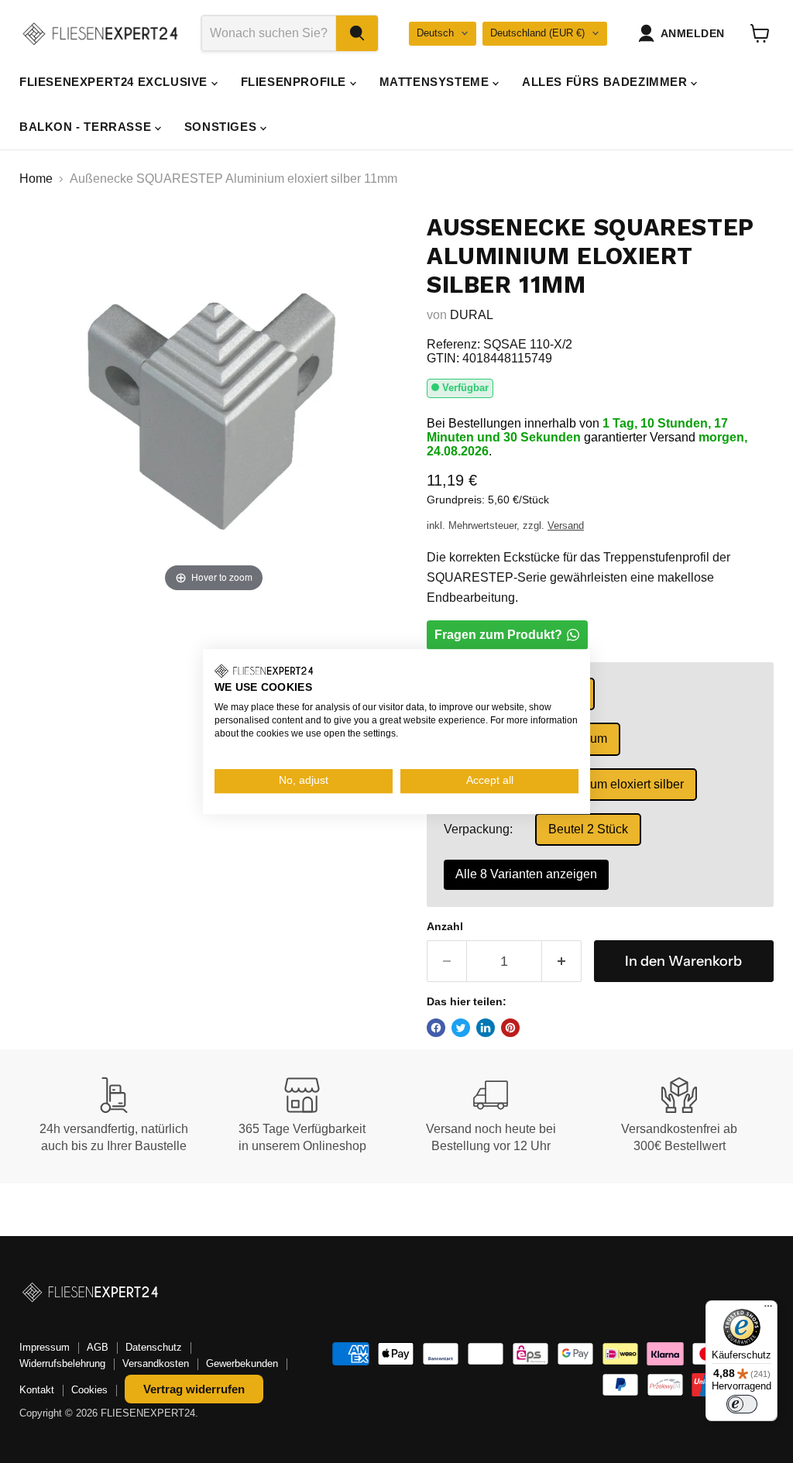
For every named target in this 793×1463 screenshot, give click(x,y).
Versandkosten (155, 1363)
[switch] (741, 1404)
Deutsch (435, 33)
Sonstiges (222, 126)
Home (36, 178)
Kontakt (36, 1390)
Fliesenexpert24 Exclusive (115, 81)
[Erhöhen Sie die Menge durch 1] (562, 961)
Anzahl (445, 926)
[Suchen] (357, 33)
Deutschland (537, 33)
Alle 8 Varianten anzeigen (526, 874)
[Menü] (768, 1309)
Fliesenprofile (295, 81)
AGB (97, 1347)
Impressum (44, 1347)
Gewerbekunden (242, 1363)
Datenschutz (153, 1347)
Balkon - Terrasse (87, 126)
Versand (566, 525)
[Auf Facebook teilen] (436, 1027)
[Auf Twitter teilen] (460, 1027)
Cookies (89, 1390)
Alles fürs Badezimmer (606, 81)
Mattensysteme (436, 81)
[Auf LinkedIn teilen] (485, 1027)
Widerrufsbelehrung (62, 1363)
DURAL (471, 314)
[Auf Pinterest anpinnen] (510, 1027)
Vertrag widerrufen (194, 1389)
